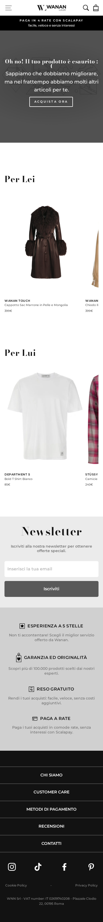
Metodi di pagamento (51, 809)
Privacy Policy (86, 885)
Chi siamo (51, 775)
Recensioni (51, 826)
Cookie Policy (16, 885)
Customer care (51, 792)
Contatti (51, 843)
